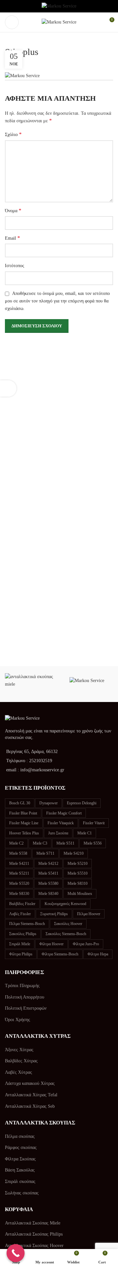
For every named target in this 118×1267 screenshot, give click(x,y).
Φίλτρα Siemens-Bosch (60, 954)
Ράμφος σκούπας (21, 1147)
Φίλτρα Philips (20, 954)
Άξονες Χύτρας (19, 1049)
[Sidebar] (8, 388)
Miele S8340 (48, 893)
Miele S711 (45, 853)
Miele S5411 (48, 873)
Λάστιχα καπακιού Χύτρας (30, 1083)
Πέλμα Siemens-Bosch (27, 923)
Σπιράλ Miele (19, 944)
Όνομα (13, 210)
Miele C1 (84, 833)
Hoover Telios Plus (24, 833)
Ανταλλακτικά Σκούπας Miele (32, 1223)
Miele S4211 (19, 863)
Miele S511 (65, 843)
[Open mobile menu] (12, 22)
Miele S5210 (78, 863)
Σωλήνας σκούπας (22, 1192)
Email (12, 238)
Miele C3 (40, 843)
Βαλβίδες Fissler (22, 903)
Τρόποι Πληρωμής (22, 985)
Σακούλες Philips (22, 934)
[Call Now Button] (16, 1253)
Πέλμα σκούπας (20, 1136)
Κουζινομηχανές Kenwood (65, 903)
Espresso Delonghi (81, 803)
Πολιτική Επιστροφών (26, 1008)
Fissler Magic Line (23, 823)
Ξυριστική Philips (54, 914)
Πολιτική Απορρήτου (24, 997)
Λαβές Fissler (20, 914)
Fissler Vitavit (94, 823)
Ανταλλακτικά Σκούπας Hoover (34, 1245)
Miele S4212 (48, 863)
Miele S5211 (19, 873)
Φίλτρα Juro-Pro (86, 944)
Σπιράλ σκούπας (20, 1181)
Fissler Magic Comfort (64, 813)
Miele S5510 (78, 873)
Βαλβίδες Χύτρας (21, 1060)
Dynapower (48, 803)
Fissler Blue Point (23, 813)
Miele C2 (16, 843)
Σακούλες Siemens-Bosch (66, 934)
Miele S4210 (74, 853)
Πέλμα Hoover (88, 914)
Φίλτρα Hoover (51, 944)
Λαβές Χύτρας (18, 1072)
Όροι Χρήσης (17, 1019)
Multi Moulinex (80, 893)
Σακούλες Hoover (68, 923)
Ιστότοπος (14, 265)
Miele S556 (93, 843)
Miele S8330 (19, 893)
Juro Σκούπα (58, 833)
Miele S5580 (48, 883)
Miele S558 (18, 853)
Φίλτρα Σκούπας (20, 1158)
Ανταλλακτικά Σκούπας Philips (34, 1234)
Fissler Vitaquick (61, 823)
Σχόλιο (13, 134)
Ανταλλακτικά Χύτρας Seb (30, 1106)
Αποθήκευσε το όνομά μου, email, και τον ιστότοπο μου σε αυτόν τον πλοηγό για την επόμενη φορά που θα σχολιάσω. (57, 301)
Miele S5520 (19, 883)
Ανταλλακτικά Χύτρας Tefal (31, 1094)
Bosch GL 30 (19, 803)
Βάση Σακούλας (20, 1170)
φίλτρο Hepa (98, 954)
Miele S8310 (78, 883)
